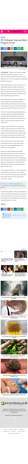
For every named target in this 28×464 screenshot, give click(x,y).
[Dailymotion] (2, 418)
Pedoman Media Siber (13, 429)
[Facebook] (2, 48)
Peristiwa (6, 34)
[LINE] (22, 48)
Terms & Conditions (21, 431)
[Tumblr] (22, 418)
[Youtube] (15, 421)
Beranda (2, 34)
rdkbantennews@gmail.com (17, 415)
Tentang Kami (21, 429)
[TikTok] (19, 418)
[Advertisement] (14, 15)
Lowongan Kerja (6, 431)
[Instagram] (9, 418)
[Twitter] (5, 48)
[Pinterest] (8, 48)
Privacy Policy (13, 431)
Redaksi (5, 429)
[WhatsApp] (12, 48)
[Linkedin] (15, 48)
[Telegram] (18, 48)
